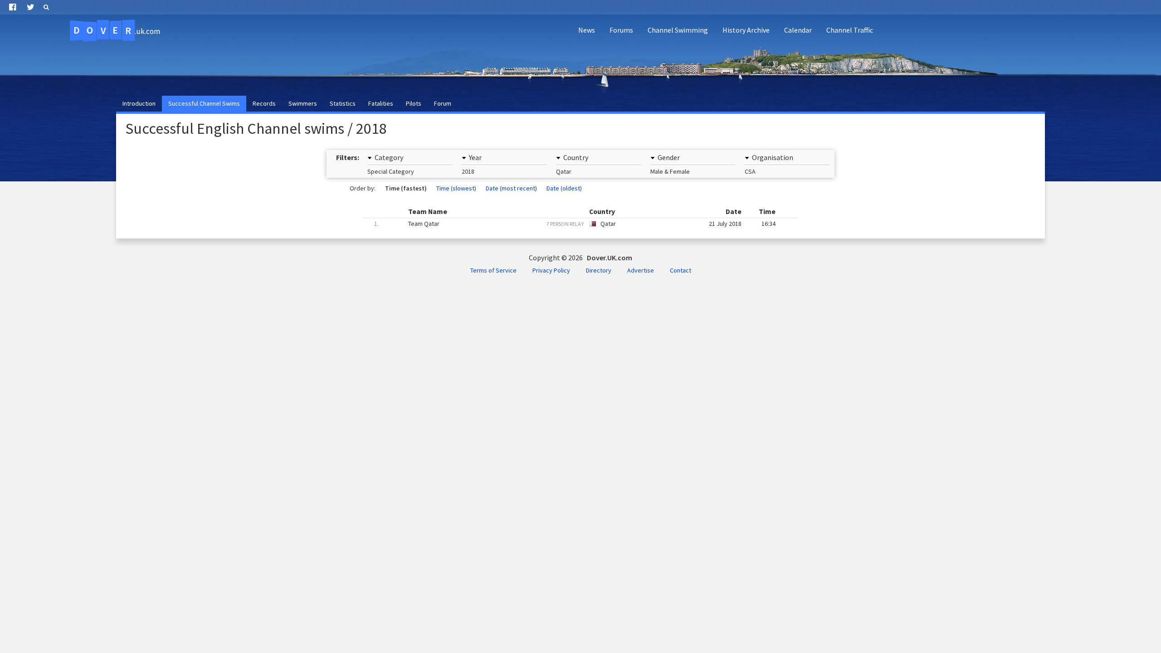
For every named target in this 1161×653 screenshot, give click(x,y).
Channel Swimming (678, 29)
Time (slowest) (456, 188)
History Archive (746, 29)
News (586, 29)
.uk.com (116, 30)
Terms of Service (493, 270)
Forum (442, 103)
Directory (598, 270)
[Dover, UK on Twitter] (30, 7)
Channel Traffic (849, 29)
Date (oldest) (564, 188)
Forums (621, 29)
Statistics (343, 103)
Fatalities (380, 103)
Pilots (413, 103)
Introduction (139, 103)
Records (264, 103)
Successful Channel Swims (204, 103)
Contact (680, 270)
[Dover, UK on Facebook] (12, 7)
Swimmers (302, 103)
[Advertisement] (991, 66)
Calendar (798, 29)
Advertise (640, 270)
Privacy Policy (551, 270)
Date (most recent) (511, 188)
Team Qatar (575, 223)
